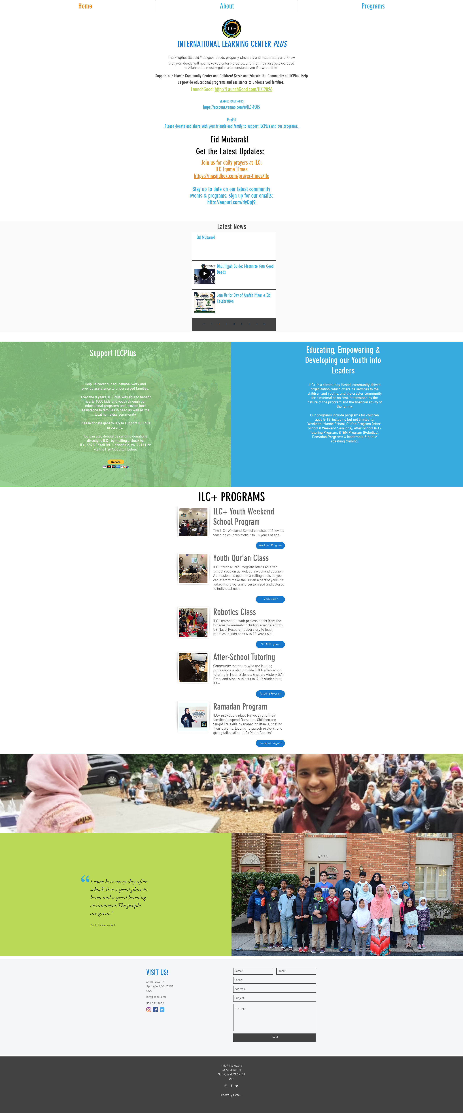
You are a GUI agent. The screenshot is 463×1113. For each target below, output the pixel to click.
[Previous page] (211, 324)
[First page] (203, 324)
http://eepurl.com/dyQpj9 (231, 202)
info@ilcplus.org (156, 997)
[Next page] (257, 324)
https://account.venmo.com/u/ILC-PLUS (231, 107)
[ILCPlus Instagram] (226, 1086)
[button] (373, 6)
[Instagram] (148, 1009)
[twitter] (162, 1009)
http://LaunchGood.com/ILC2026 (243, 89)
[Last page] (264, 324)
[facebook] (155, 1009)
